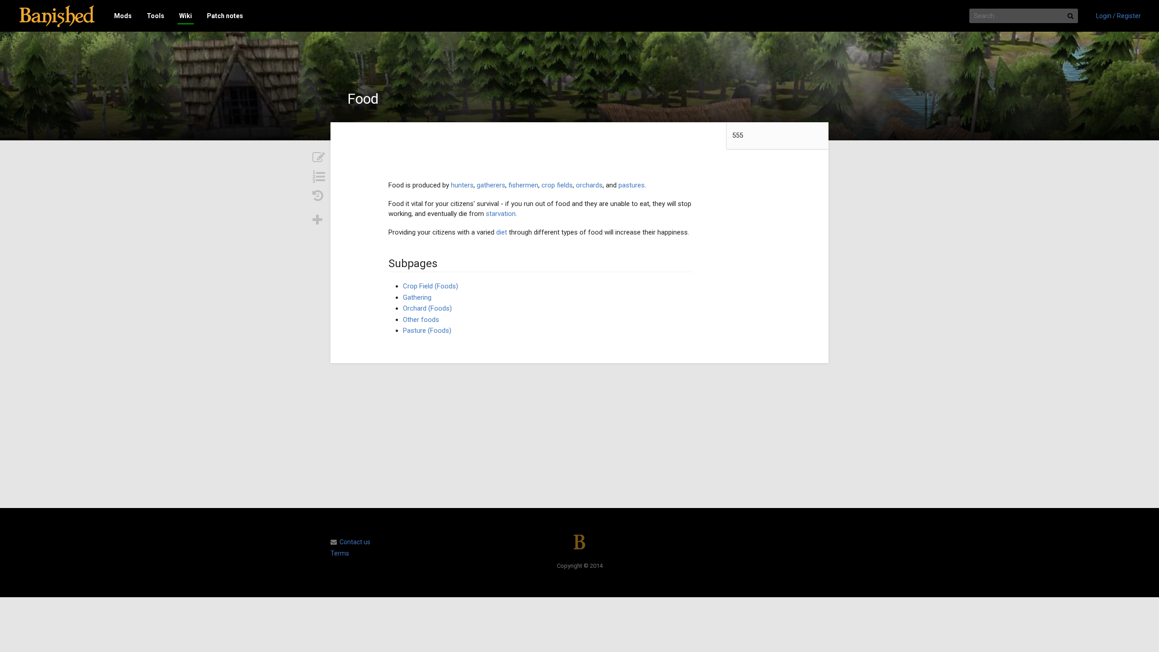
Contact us (355, 542)
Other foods (421, 320)
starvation (501, 214)
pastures (631, 185)
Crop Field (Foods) (430, 286)
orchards (589, 185)
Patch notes (225, 15)
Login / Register (1118, 15)
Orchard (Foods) (427, 308)
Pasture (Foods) (427, 330)
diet (501, 232)
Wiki (185, 15)
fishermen (523, 185)
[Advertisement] (579, 435)
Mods (123, 15)
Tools (155, 15)
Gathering (417, 297)
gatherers (491, 185)
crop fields (557, 185)
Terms (339, 553)
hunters (462, 185)
